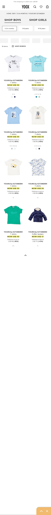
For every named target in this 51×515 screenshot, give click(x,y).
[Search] (34, 6)
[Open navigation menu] (3, 6)
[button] (25, 255)
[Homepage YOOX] (25, 7)
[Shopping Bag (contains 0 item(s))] (47, 6)
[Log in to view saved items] (41, 6)
